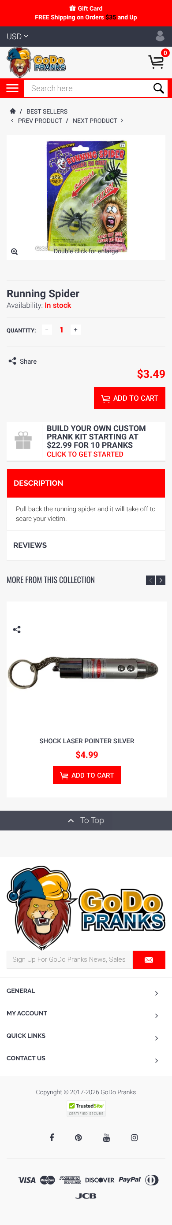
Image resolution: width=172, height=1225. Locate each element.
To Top (91, 820)
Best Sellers (46, 111)
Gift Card (90, 8)
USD (14, 36)
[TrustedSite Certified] (86, 1108)
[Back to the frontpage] (12, 111)
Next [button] (160, 580)
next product (97, 121)
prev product (42, 121)
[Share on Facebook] (45, 361)
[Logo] (36, 62)
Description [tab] (38, 483)
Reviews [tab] (30, 545)
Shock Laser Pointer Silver (87, 741)
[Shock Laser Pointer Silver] (87, 664)
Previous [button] (150, 580)
